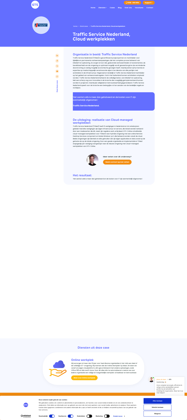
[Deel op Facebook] (57, 61)
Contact (149, 8)
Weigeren (157, 413)
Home (93, 8)
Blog (119, 8)
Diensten (101, 8)
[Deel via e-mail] (57, 71)
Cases (112, 8)
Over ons (128, 8)
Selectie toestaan (157, 407)
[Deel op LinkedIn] (57, 55)
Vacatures (139, 8)
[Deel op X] (57, 66)
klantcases (84, 26)
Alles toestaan (157, 401)
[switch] (70, 416)
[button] (149, 3)
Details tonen (117, 416)
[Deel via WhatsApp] (57, 76)
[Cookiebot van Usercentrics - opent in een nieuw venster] (25, 416)
